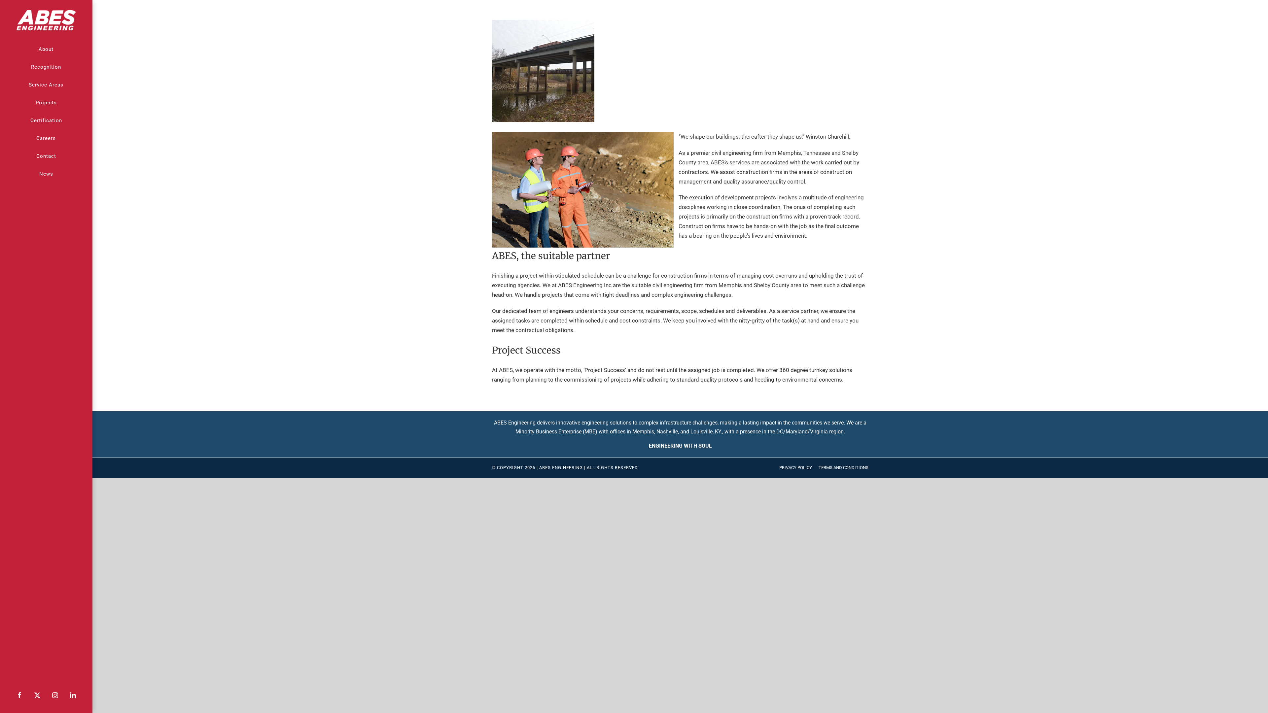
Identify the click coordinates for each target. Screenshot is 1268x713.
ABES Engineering (561, 467)
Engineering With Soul (680, 446)
